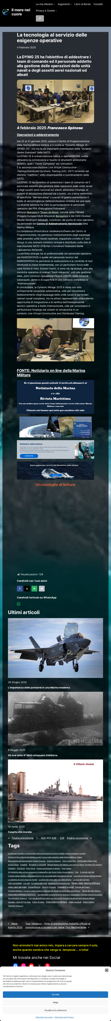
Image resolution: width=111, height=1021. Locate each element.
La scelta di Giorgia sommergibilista (87, 876)
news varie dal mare (17, 887)
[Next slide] (91, 339)
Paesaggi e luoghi (65, 887)
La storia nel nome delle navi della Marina (55, 880)
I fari (77, 872)
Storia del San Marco (91, 891)
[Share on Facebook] (20, 588)
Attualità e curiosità (37, 864)
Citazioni (11, 868)
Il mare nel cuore (21, 12)
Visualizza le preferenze (55, 1010)
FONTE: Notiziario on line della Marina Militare (51, 372)
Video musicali (75, 902)
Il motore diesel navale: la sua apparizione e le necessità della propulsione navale (40, 876)
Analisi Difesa (13, 865)
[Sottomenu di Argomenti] (71, 4)
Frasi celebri (66, 868)
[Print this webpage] (42, 588)
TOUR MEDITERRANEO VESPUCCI (22, 895)
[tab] (51, 363)
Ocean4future (34, 887)
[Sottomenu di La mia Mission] (54, 4)
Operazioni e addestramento (38, 135)
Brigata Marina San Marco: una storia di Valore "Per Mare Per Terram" (74, 865)
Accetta (55, 994)
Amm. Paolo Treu (69, 861)
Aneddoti (23, 865)
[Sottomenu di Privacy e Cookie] (56, 10)
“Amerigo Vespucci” (15, 906)
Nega (55, 1002)
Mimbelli (43, 219)
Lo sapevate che (39, 883)
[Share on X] (27, 588)
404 (43, 838)
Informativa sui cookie (44, 1017)
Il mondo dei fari (87, 872)
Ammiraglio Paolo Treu (87, 861)
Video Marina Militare (56, 902)
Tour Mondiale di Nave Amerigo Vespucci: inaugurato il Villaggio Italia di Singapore (69, 895)
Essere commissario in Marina (48, 868)
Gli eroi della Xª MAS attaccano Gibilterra (32, 755)
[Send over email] (34, 588)
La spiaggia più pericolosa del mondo (22, 880)
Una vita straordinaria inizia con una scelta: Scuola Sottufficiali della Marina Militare (61, 898)
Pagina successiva (79, 838)
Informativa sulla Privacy (64, 1017)
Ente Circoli (30, 868)
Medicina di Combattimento (59, 883)
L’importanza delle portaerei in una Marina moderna (39, 687)
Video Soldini (88, 902)
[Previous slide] (19, 339)
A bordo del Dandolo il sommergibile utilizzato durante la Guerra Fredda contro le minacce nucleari (47, 853)
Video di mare (38, 902)
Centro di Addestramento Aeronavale (59, 223)
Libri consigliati (15, 883)
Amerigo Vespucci (54, 861)
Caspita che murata (20, 832)
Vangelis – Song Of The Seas (19, 902)
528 (62, 838)
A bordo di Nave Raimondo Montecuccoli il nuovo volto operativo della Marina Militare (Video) (45, 857)
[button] (106, 970)
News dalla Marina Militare (86, 883)
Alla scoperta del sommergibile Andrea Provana (26, 861)
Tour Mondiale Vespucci (17, 898)
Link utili (26, 883)
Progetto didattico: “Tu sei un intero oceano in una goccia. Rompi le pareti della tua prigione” (44, 891)
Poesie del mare (82, 887)
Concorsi (21, 868)
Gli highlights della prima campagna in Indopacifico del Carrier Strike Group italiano (40, 872)
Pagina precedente (21, 838)
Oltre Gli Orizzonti (49, 887)
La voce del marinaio (81, 880)
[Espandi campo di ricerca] (40, 18)
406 (54, 838)
